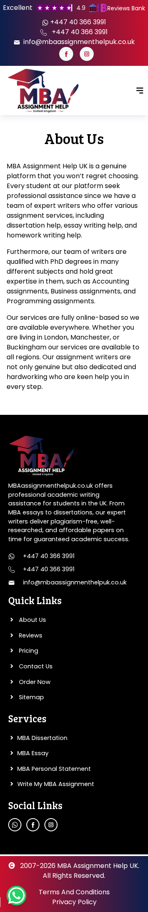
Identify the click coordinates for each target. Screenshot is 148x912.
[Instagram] (87, 54)
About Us (31, 620)
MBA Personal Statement (54, 769)
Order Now (34, 682)
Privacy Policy (74, 902)
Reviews (29, 635)
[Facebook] (66, 54)
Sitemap (30, 697)
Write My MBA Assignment (55, 784)
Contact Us (35, 666)
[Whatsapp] (14, 824)
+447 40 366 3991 (77, 22)
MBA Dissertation (42, 738)
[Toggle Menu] (140, 90)
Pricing (27, 651)
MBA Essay (33, 753)
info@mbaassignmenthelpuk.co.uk (78, 42)
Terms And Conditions (74, 892)
